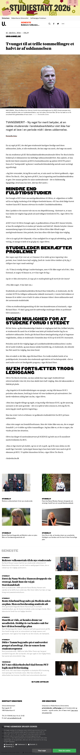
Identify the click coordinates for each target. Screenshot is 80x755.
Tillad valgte (42, 750)
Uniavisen (5, 18)
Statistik (33, 744)
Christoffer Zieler (11, 136)
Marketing (9, 746)
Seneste (26, 23)
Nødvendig (10, 744)
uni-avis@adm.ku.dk (14, 718)
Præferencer (21, 744)
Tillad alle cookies (64, 750)
